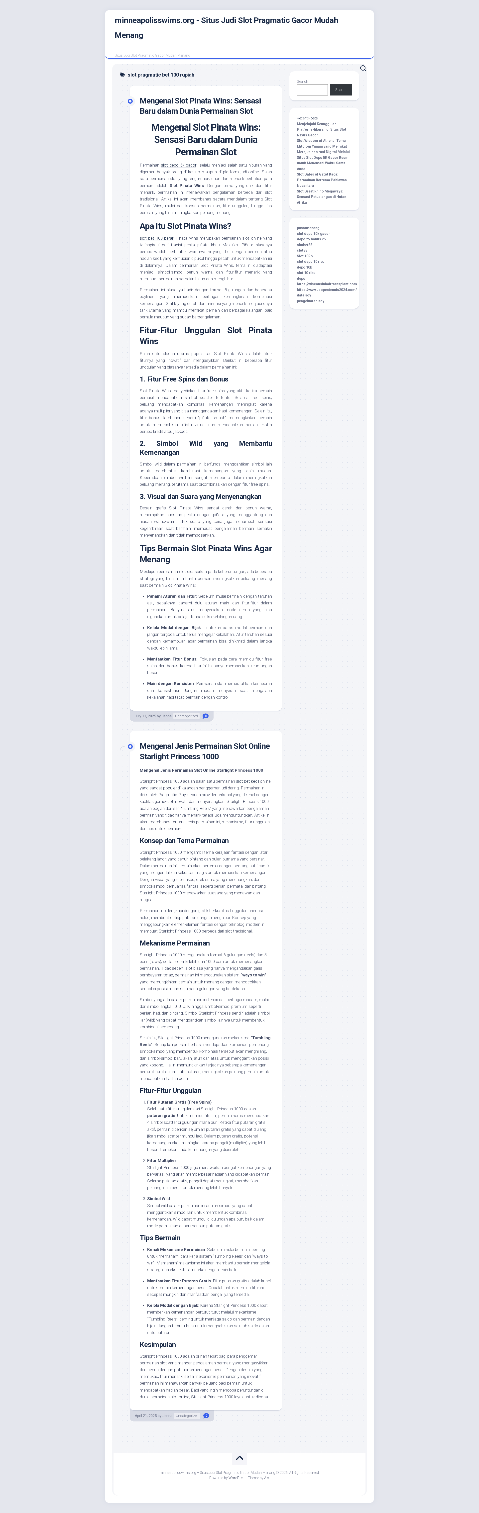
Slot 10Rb (305, 256)
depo (301, 279)
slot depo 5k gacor (178, 165)
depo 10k (304, 267)
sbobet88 (304, 245)
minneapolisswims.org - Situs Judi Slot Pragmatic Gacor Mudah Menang (226, 27)
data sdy (304, 295)
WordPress (237, 1478)
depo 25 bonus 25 (311, 239)
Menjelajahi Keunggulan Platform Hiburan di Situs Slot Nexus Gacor (321, 129)
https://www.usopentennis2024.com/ (327, 290)
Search (302, 82)
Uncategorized (186, 716)
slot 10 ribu (306, 273)
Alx (266, 1478)
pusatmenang (308, 228)
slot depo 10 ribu (311, 262)
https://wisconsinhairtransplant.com (327, 284)
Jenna (167, 716)
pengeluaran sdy (310, 301)
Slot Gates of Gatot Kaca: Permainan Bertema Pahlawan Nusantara (322, 180)
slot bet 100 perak (157, 238)
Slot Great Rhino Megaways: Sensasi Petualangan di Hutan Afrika (321, 196)
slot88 (302, 250)
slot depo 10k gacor (313, 234)
